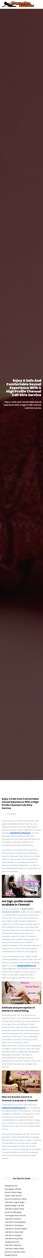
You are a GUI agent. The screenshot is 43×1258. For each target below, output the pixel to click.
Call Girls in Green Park (14, 1232)
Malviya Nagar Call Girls (14, 1205)
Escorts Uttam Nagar (13, 1192)
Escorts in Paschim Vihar (15, 1252)
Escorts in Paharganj (13, 1212)
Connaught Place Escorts (15, 1215)
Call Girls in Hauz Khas (14, 1238)
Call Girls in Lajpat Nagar (15, 1202)
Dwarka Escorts (11, 1255)
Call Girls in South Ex (13, 1219)
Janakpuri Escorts (12, 1242)
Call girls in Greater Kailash (16, 1229)
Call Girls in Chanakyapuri (15, 1222)
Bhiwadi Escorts (11, 1186)
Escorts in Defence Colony (16, 1199)
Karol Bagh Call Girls (13, 1189)
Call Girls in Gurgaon (13, 1235)
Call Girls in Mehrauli (13, 1245)
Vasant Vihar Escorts (13, 1195)
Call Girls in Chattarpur (14, 1225)
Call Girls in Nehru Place (14, 1209)
